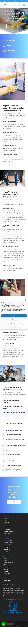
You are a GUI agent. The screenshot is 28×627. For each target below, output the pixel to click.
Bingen (5, 560)
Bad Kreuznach (7, 573)
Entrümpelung (7, 547)
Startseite (6, 518)
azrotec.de (22, 625)
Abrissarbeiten (7, 544)
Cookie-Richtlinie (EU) (9, 531)
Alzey (5, 558)
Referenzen (6, 522)
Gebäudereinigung (8, 542)
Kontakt (5, 524)
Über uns (6, 520)
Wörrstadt (6, 567)
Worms (5, 575)
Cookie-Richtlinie (8, 326)
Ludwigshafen (7, 580)
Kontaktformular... (14, 26)
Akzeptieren (14, 316)
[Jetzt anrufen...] (3, 624)
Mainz (5, 564)
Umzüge (6, 551)
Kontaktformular (14, 502)
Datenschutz (15, 326)
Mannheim (6, 578)
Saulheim (6, 569)
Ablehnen (14, 319)
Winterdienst (7, 549)
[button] (26, 300)
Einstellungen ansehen (14, 323)
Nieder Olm (6, 571)
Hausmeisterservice (8, 540)
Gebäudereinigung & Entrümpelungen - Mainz (14, 13)
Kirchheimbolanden (8, 562)
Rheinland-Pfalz (7, 533)
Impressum (20, 326)
